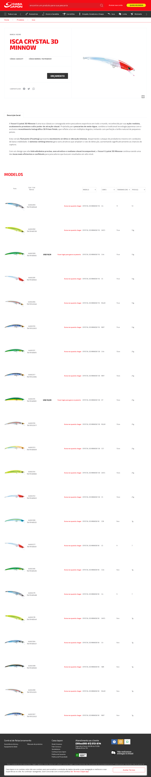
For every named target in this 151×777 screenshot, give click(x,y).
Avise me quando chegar (72, 206)
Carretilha (71, 14)
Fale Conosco (56, 747)
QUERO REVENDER (136, 5)
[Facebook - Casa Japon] (114, 741)
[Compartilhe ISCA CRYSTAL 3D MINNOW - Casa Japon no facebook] (24, 88)
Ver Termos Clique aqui (80, 771)
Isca (113, 14)
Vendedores (56, 749)
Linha (124, 14)
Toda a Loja (12, 14)
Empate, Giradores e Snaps (93, 14)
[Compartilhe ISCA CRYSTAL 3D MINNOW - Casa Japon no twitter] (28, 88)
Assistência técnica (11, 744)
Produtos (20, 20)
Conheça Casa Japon (59, 752)
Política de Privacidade (59, 757)
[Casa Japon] (14, 5)
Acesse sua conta (115, 5)
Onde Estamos (57, 744)
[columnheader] (15, 180)
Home (6, 20)
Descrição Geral (13, 115)
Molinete (138, 14)
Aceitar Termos (129, 770)
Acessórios (33, 14)
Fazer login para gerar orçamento (69, 254)
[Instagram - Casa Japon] (121, 741)
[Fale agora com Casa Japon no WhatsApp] (127, 741)
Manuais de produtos (34, 744)
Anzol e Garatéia (52, 14)
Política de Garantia (58, 754)
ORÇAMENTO (58, 76)
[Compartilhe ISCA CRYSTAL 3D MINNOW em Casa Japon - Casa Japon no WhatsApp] (33, 88)
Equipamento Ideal (10, 747)
